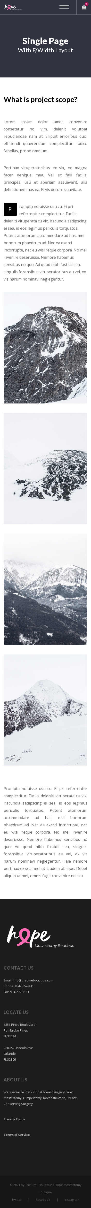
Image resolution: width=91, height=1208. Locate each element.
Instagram (72, 1199)
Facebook (43, 1199)
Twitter (17, 1199)
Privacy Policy (14, 1119)
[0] (84, 7)
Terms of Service (17, 1134)
